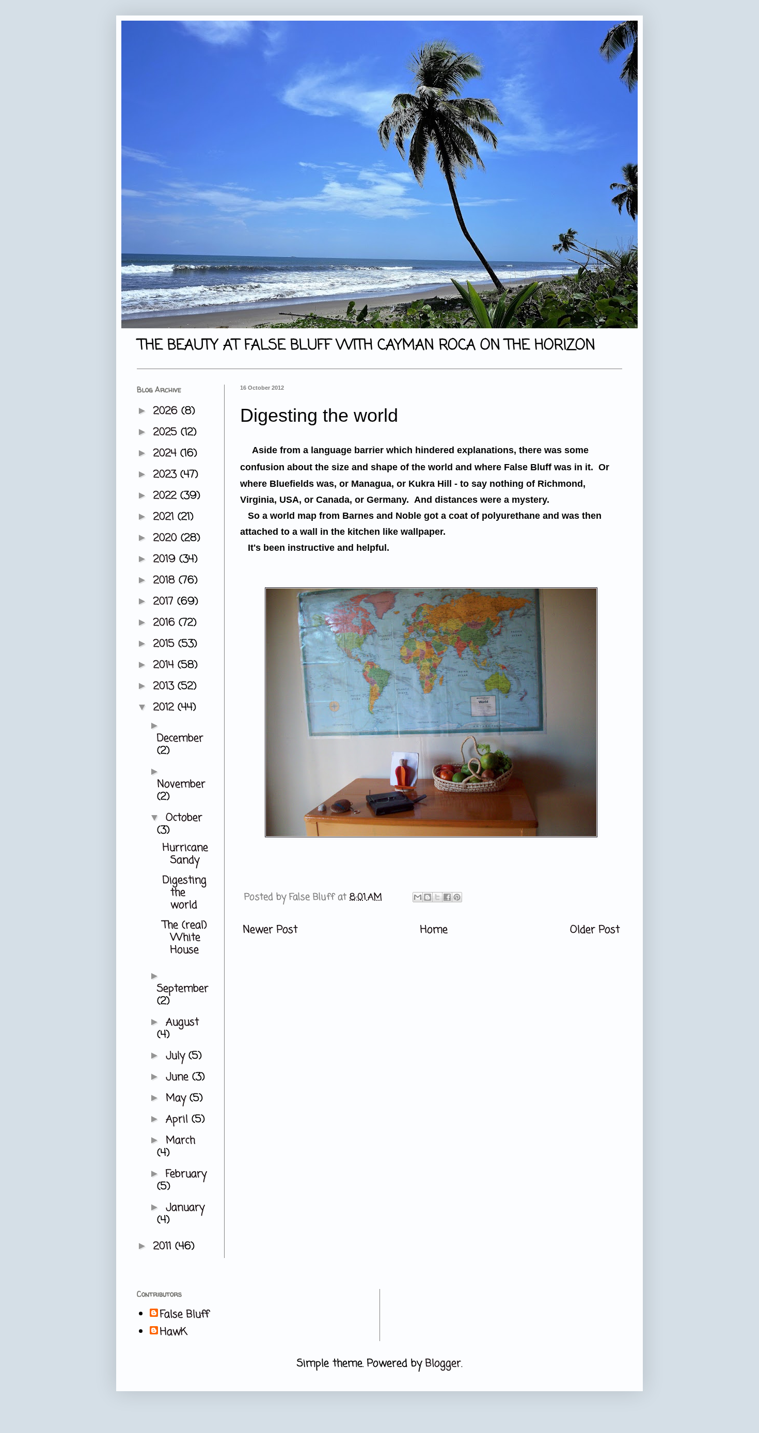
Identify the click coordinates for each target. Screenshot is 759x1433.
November (181, 784)
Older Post (595, 930)
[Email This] (418, 897)
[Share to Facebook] (447, 897)
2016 (166, 623)
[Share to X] (437, 897)
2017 (165, 602)
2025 (167, 432)
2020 (167, 538)
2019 (166, 559)
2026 (167, 411)
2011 (164, 1246)
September (183, 989)
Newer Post (270, 930)
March (180, 1141)
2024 (166, 453)
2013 (165, 686)
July (177, 1056)
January (185, 1208)
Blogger (443, 1364)
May (177, 1098)
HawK (173, 1332)
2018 (166, 580)
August (182, 1022)
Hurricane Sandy (185, 854)
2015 (165, 644)
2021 (165, 517)
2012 (165, 707)
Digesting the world (185, 892)
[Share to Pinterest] (457, 897)
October (184, 818)
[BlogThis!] (427, 897)
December (180, 738)
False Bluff (184, 1315)
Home (434, 930)
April (179, 1119)
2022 (166, 496)
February (186, 1174)
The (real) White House (185, 937)
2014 (165, 665)
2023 (166, 475)
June (179, 1077)
